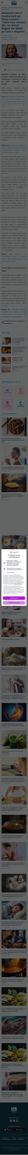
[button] (14, 572)
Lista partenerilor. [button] (18, 583)
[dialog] (14, 577)
